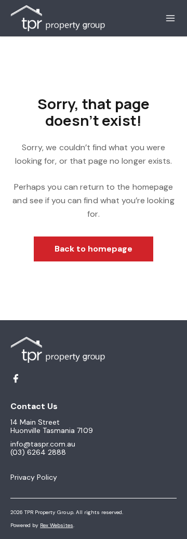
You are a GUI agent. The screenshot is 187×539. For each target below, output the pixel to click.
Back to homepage (94, 248)
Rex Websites (56, 525)
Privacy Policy (33, 477)
